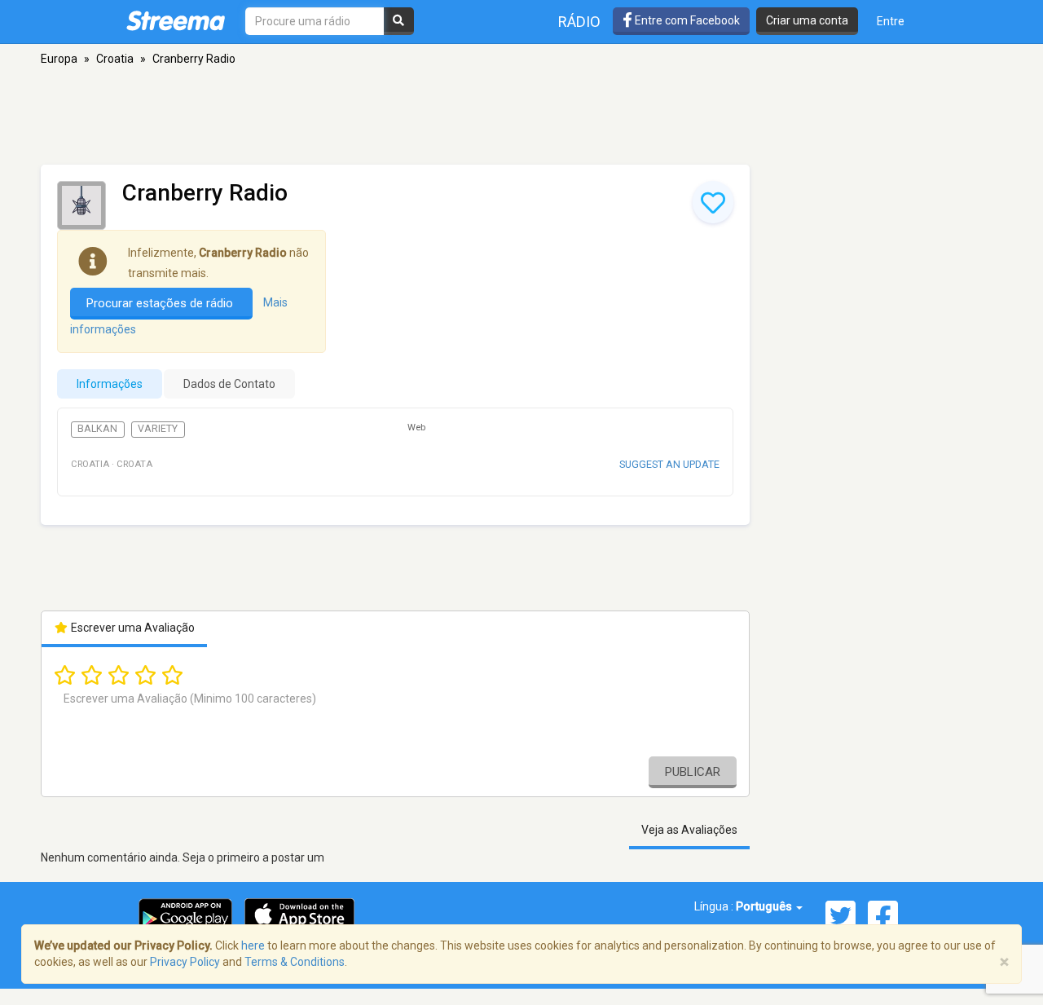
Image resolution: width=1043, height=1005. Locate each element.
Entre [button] (890, 21)
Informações (110, 383)
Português (765, 906)
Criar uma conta (807, 20)
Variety (158, 428)
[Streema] (175, 20)
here (253, 945)
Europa (59, 58)
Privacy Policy (185, 961)
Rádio (579, 21)
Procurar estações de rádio (161, 303)
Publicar (692, 772)
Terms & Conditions (294, 961)
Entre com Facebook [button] (686, 20)
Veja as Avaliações (689, 829)
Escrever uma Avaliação (131, 627)
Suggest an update (669, 464)
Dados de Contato (229, 383)
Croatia (115, 58)
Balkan (97, 428)
